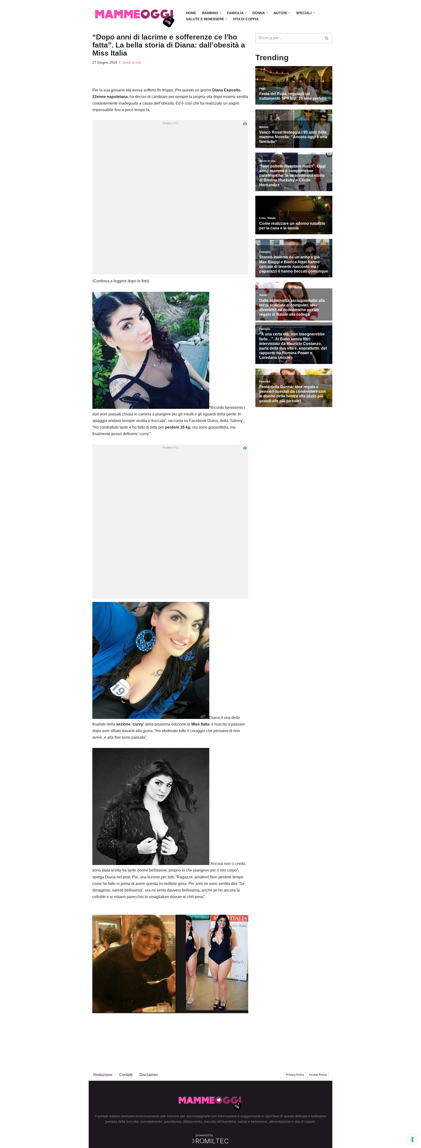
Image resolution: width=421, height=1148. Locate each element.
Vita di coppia (245, 19)
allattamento (192, 1121)
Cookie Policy (318, 1074)
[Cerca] (326, 38)
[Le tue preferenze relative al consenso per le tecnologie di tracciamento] (412, 1139)
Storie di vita (131, 62)
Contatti (126, 1075)
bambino (229, 1121)
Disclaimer (148, 1075)
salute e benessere (252, 1121)
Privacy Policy (295, 1074)
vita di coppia (305, 1121)
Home (191, 13)
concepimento (151, 1121)
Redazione (102, 1075)
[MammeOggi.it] (135, 16)
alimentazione (280, 1121)
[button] (220, 13)
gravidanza (172, 1121)
